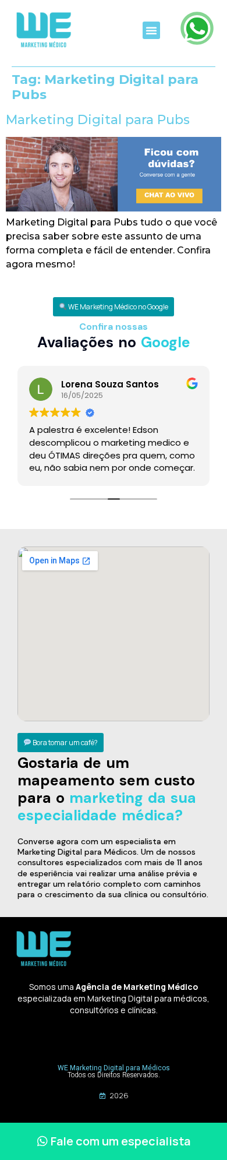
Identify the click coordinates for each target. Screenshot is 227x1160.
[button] (151, 30)
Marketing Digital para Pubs (98, 120)
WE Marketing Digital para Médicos (114, 1068)
